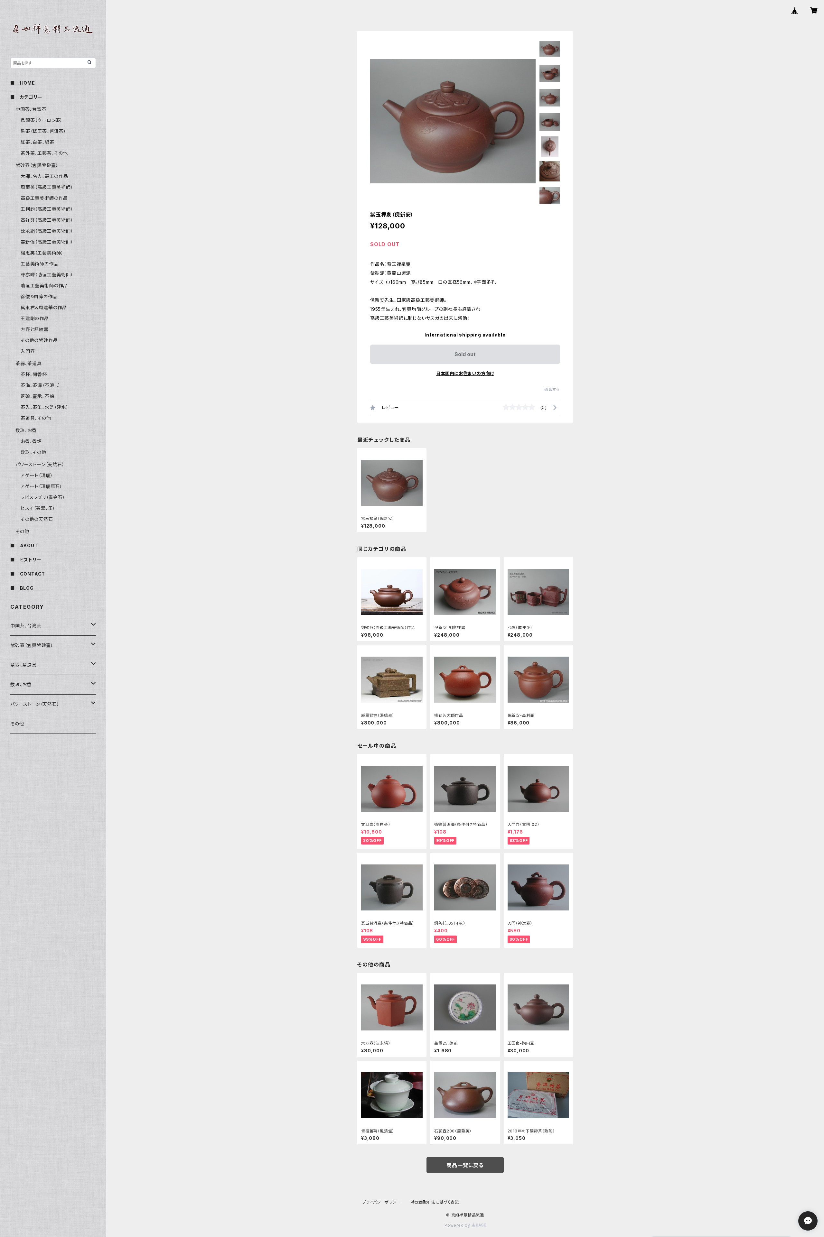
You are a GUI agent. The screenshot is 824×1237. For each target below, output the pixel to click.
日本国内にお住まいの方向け (465, 373)
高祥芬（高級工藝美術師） (47, 220)
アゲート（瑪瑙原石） (41, 486)
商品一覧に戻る (465, 1165)
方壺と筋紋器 (35, 329)
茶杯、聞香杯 (34, 374)
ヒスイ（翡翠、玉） (38, 508)
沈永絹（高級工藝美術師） (47, 231)
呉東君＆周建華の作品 (44, 307)
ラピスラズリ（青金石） (43, 497)
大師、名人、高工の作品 (44, 176)
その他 (22, 531)
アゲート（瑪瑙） (37, 475)
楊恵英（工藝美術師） (42, 252)
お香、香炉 (31, 441)
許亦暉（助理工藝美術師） (47, 274)
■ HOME (22, 83)
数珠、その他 (33, 452)
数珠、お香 (26, 430)
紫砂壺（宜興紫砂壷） (37, 165)
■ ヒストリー (26, 559)
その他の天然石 (37, 519)
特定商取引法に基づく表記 (435, 1202)
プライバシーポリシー (381, 1202)
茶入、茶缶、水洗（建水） (45, 407)
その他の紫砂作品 (39, 340)
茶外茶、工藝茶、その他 (44, 153)
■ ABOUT (24, 545)
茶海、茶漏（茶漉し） (41, 385)
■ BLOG (22, 588)
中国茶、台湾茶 (31, 109)
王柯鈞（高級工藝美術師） (47, 209)
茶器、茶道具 (28, 363)
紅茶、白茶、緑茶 (37, 142)
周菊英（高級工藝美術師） (47, 187)
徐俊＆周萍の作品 (39, 296)
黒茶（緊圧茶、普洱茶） (43, 131)
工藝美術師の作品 (39, 263)
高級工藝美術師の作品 (44, 198)
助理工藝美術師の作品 (44, 285)
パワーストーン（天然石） (40, 464)
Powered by (458, 1225)
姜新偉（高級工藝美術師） (47, 242)
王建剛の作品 (35, 318)
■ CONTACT (27, 574)
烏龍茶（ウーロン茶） (42, 120)
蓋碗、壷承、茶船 (37, 396)
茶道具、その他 (36, 418)
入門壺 (28, 351)
